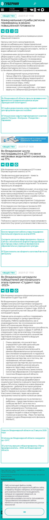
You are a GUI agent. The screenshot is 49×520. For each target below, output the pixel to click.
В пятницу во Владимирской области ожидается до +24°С (23, 439)
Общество (8, 16)
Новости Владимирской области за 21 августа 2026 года (23, 431)
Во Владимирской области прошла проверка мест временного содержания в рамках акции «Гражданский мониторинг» (23, 100)
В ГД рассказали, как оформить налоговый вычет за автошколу (24, 252)
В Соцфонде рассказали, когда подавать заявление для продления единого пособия (24, 109)
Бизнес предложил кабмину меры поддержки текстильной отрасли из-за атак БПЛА (22, 233)
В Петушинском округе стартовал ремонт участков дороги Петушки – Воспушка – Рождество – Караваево (23, 118)
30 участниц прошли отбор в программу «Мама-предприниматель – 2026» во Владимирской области (22, 448)
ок (24, 512)
